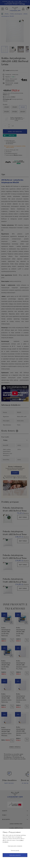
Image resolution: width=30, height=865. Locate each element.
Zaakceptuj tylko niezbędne (15, 846)
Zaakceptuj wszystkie (15, 855)
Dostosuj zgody (15, 850)
